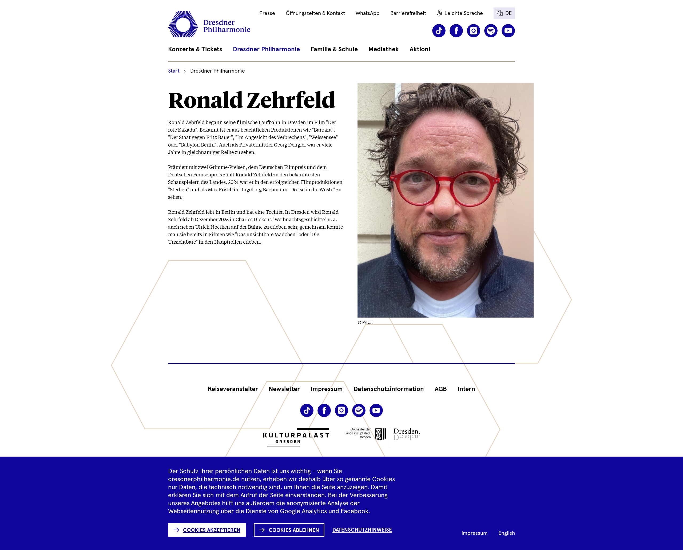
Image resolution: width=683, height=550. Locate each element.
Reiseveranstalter (233, 389)
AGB (441, 389)
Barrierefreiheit (408, 13)
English (506, 533)
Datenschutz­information (389, 389)
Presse (267, 13)
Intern (466, 389)
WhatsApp (368, 13)
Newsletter (284, 389)
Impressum (327, 389)
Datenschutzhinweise (362, 530)
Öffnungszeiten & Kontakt (315, 13)
